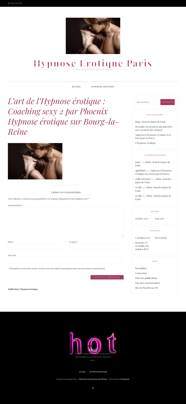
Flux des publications (146, 277)
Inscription (141, 268)
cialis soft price (143, 178)
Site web (12, 255)
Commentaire (15, 205)
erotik (138, 187)
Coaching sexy (143, 237)
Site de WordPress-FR (146, 287)
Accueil (76, 86)
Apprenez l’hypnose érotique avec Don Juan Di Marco (153, 136)
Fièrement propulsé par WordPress (93, 379)
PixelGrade (124, 379)
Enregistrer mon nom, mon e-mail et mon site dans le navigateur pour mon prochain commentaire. (57, 268)
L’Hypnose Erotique (102, 86)
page (137, 161)
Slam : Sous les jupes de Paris (150, 121)
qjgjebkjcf (140, 170)
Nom (11, 242)
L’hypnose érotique (145, 142)
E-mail (73, 242)
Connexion (141, 273)
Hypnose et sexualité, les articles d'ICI (142, 246)
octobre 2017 (141, 218)
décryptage (161, 237)
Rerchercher (16, 3)
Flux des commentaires (147, 282)
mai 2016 (159, 218)
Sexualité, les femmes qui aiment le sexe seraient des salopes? (153, 128)
